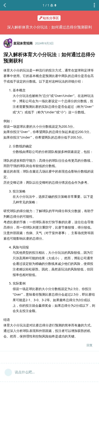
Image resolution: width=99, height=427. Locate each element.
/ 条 (48, 5)
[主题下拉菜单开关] (94, 5)
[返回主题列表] (4, 5)
